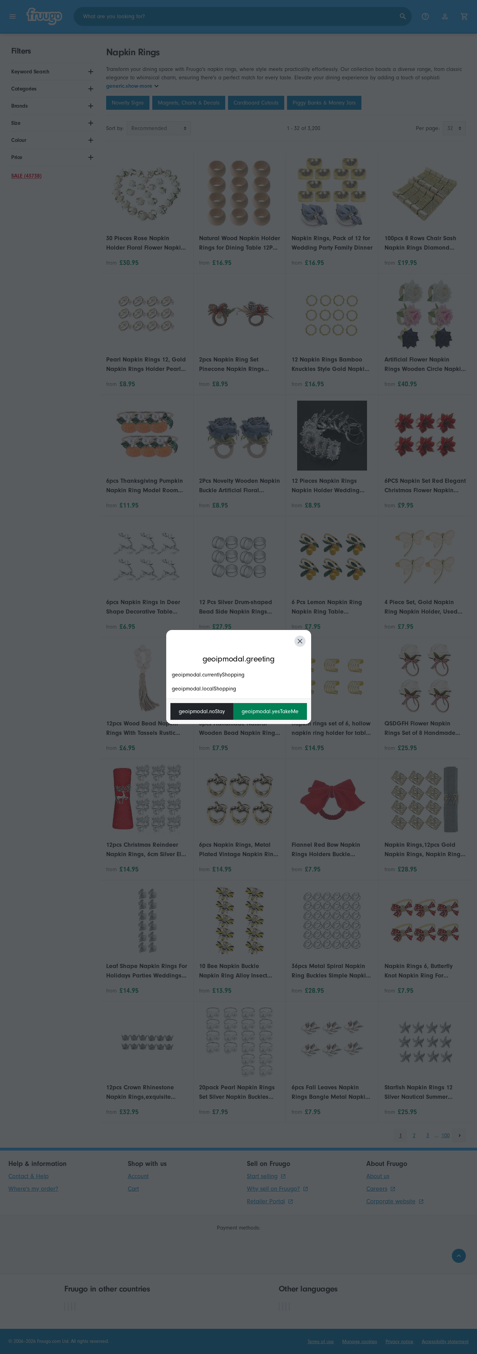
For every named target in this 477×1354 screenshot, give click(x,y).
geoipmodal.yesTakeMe (270, 711)
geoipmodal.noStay (202, 711)
